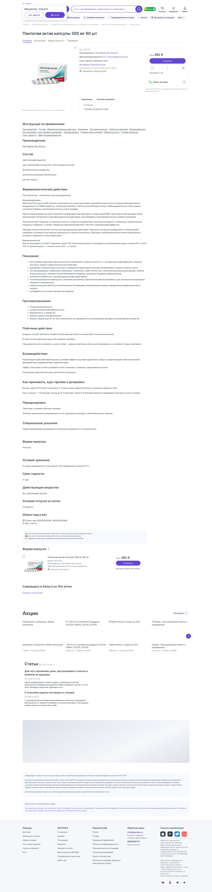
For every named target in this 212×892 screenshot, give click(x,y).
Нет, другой (34, 15)
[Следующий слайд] (188, 636)
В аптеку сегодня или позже (96, 109)
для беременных (88, 9)
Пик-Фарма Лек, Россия (106, 53)
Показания (83, 129)
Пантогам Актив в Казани (128, 808)
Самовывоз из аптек (31, 836)
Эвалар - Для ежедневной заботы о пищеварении (168, 646)
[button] (27, 3)
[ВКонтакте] (163, 882)
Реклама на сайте (65, 848)
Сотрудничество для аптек (69, 856)
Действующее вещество (49, 135)
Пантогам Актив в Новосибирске (82, 808)
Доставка (27, 832)
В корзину (128, 563)
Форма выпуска (111, 132)
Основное (27, 40)
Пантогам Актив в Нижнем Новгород (151, 808)
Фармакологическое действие (61, 129)
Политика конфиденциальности (106, 844)
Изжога (144, 17)
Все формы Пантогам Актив (92, 64)
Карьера (61, 836)
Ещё (180, 17)
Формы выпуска (56, 40)
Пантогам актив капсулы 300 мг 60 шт (68, 557)
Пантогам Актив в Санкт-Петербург (57, 808)
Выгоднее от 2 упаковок (164, 17)
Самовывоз (72, 40)
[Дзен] (184, 882)
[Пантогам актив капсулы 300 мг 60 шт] (34, 567)
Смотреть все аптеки (32, 593)
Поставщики (63, 840)
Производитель (30, 129)
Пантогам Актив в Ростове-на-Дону (74, 811)
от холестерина (118, 9)
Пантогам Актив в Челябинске (175, 808)
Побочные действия (118, 129)
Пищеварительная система (122, 17)
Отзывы (96, 836)
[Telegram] (177, 882)
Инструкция (40, 40)
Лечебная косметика (95, 17)
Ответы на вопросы (31, 848)
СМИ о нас (62, 860)
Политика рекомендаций (103, 852)
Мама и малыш (73, 17)
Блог (24, 852)
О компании (62, 832)
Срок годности (29, 135)
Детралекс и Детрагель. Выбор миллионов (43, 644)
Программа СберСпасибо (103, 840)
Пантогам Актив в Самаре (34, 811)
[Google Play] (170, 834)
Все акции (179, 613)
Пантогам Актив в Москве (34, 808)
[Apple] (163, 834)
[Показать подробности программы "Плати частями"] (184, 82)
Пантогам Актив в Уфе (52, 811)
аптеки (107, 792)
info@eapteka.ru (135, 832)
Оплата (96, 832)
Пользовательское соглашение (106, 848)
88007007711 (133, 841)
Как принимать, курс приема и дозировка (42, 132)
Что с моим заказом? (31, 844)
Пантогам (58, 561)
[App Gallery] (184, 834)
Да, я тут (55, 15)
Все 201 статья (46, 664)
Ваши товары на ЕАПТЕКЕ (68, 852)
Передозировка (71, 132)
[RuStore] (177, 834)
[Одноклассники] (170, 882)
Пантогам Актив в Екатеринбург (106, 808)
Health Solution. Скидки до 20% (123, 644)
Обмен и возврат (30, 840)
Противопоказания (98, 129)
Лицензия (62, 844)
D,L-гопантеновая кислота (115, 57)
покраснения (103, 9)
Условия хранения (105, 99)
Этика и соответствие (102, 856)
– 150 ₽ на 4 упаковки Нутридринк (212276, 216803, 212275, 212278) (86, 646)
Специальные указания (91, 132)
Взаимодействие (137, 129)
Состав (42, 129)
